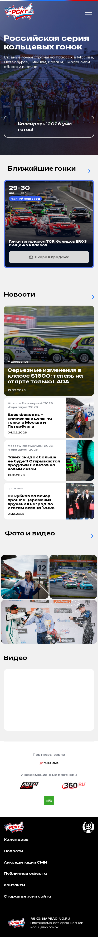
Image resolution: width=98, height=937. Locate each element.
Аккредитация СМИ (25, 862)
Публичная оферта (25, 873)
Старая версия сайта (27, 896)
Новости (13, 851)
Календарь (16, 839)
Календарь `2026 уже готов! (45, 126)
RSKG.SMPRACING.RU (50, 918)
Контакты (14, 885)
